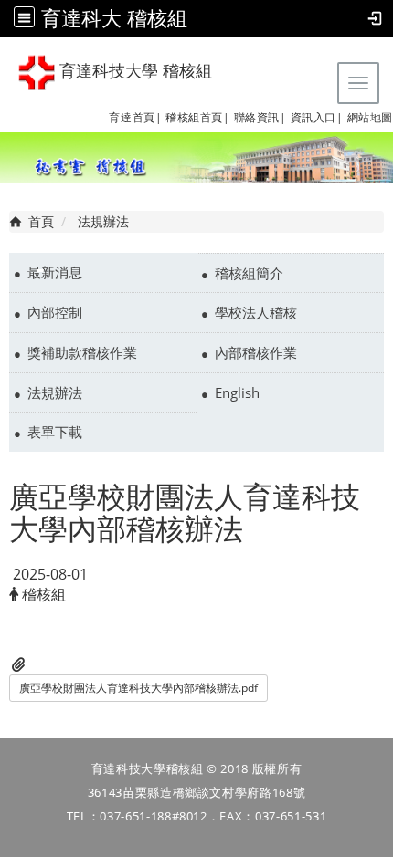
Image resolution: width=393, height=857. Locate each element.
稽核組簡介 (249, 273)
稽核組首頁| (197, 117)
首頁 (41, 221)
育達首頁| (135, 117)
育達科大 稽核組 (114, 18)
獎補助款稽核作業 (82, 352)
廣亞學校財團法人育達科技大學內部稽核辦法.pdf (138, 687)
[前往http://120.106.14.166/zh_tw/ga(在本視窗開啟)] (163, 117)
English (237, 392)
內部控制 (54, 312)
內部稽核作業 (256, 352)
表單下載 (54, 432)
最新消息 (54, 272)
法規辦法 (54, 392)
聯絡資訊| (260, 117)
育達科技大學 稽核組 (133, 71)
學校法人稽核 (256, 312)
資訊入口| (317, 117)
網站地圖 (370, 117)
